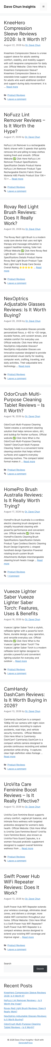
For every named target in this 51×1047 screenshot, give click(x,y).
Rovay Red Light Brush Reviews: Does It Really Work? (21, 215)
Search (7, 963)
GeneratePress (26, 1042)
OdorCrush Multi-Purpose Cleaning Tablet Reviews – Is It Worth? (24, 402)
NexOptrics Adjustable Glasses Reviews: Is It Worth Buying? (25, 307)
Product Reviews (16, 95)
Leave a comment (16, 99)
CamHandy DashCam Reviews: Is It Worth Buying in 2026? (25, 697)
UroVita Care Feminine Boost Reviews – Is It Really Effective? (21, 792)
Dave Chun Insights (20, 7)
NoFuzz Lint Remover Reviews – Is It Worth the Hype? (24, 123)
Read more (12, 87)
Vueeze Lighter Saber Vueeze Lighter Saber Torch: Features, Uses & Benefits (21, 602)
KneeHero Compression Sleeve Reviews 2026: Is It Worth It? (25, 31)
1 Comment (13, 576)
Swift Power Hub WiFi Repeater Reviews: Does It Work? (22, 884)
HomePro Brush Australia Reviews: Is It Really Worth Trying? (23, 497)
